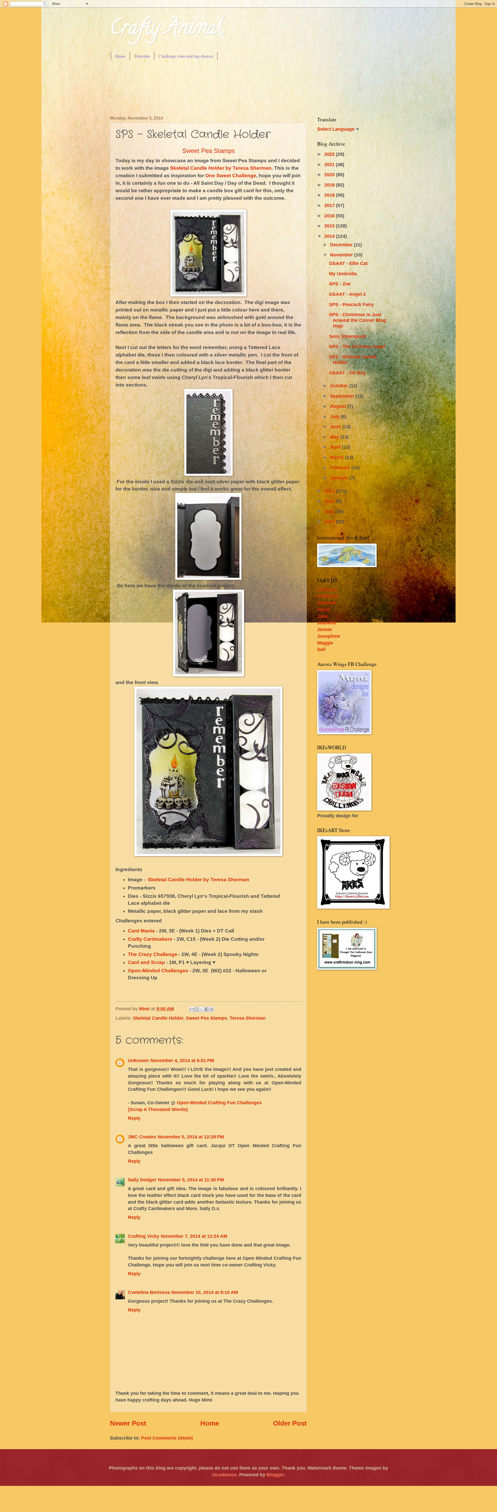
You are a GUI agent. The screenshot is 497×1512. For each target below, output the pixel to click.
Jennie (324, 629)
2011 (329, 511)
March (337, 457)
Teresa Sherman (248, 1018)
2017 (330, 205)
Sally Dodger (142, 1179)
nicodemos (224, 1474)
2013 (330, 491)
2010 (330, 521)
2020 (330, 174)
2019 (330, 185)
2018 (330, 195)
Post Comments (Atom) (167, 1438)
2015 (330, 225)
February (340, 467)
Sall (321, 649)
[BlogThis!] (196, 1009)
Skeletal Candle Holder (158, 1018)
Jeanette (326, 622)
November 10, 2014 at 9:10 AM (204, 1292)
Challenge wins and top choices (185, 56)
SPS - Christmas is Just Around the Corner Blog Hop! (357, 320)
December (342, 244)
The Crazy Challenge (152, 954)
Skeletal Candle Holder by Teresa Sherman (221, 168)
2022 (330, 154)
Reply (134, 1118)
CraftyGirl (328, 596)
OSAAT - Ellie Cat (348, 263)
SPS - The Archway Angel (357, 346)
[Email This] (191, 1009)
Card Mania (141, 930)
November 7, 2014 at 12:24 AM (194, 1236)
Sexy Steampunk (347, 336)
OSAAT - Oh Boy (347, 372)
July (335, 416)
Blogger (275, 1474)
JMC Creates (142, 1136)
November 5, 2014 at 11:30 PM (191, 1179)
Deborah (326, 602)
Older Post (290, 1423)
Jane (322, 616)
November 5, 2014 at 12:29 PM (191, 1136)
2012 (330, 501)
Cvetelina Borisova (149, 1292)
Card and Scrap (146, 962)
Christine (327, 589)
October (339, 385)
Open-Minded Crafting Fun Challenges (219, 1102)
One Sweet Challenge (230, 175)
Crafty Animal (166, 29)
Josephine (328, 636)
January (339, 477)
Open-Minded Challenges (158, 970)
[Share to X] (201, 1009)
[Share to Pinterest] (211, 1009)
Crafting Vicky (143, 1236)
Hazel (323, 609)
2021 (330, 164)
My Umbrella (343, 273)
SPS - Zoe (340, 283)
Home (120, 56)
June (336, 426)
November (342, 254)
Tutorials (142, 56)
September (342, 396)
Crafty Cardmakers (151, 939)
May (335, 437)
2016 (330, 215)
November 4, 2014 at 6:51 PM (182, 1060)
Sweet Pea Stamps (208, 150)
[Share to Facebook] (206, 1009)
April (336, 447)
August (338, 406)
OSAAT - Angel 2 (347, 294)
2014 (330, 236)
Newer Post (128, 1423)
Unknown (138, 1060)
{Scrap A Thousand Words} (158, 1109)
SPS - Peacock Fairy (351, 304)
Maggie (325, 643)
